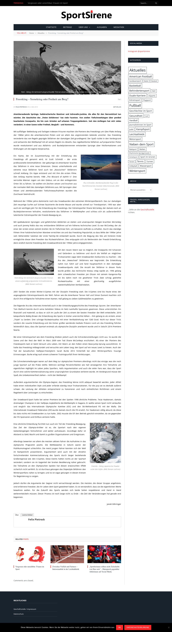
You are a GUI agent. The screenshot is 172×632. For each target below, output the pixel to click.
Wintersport (137, 171)
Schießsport (133, 157)
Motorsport (135, 139)
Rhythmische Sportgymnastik (139, 153)
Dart (154, 91)
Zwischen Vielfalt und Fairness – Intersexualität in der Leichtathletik (65, 567)
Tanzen (131, 162)
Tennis (140, 161)
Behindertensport (139, 90)
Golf (146, 116)
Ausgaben (102, 27)
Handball (133, 120)
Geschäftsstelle (147, 209)
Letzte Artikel (27, 515)
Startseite (51, 27)
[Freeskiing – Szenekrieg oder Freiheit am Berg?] (67, 68)
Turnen (149, 161)
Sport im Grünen (147, 157)
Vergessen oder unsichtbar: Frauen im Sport (48, 3)
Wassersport (145, 165)
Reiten (142, 149)
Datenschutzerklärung (138, 627)
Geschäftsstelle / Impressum (25, 609)
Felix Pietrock (21, 107)
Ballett (146, 81)
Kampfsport (143, 129)
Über (17, 515)
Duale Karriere (137, 95)
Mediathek (119, 27)
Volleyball (133, 166)
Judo (131, 129)
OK (119, 627)
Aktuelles (117, 107)
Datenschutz (19, 614)
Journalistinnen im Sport (140, 124)
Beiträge (67, 27)
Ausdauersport (135, 81)
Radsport (133, 149)
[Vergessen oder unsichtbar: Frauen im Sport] (30, 554)
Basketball (135, 85)
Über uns (83, 27)
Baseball (154, 81)
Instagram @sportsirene (139, 51)
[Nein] (168, 627)
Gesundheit (135, 115)
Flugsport (147, 100)
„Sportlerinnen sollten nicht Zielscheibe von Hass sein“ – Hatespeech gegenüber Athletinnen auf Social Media (104, 569)
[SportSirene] (86, 15)
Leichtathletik (136, 134)
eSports (151, 95)
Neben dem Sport (141, 144)
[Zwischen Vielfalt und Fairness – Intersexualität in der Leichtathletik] (67, 554)
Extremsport (134, 100)
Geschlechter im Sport (140, 110)
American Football (140, 76)
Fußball (135, 105)
